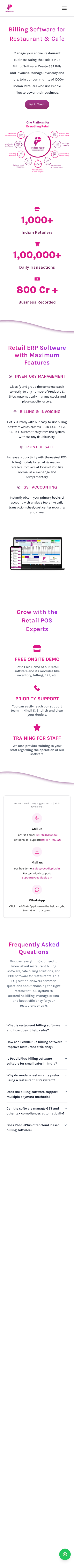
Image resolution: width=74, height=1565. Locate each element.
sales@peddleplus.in (46, 868)
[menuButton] (64, 8)
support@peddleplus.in (37, 877)
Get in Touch (37, 104)
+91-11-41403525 (51, 840)
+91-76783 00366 (47, 835)
